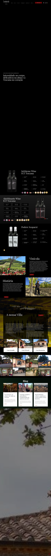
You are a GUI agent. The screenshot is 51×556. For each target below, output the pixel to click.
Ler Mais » (21, 405)
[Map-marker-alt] (43, 3)
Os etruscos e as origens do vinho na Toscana (9, 396)
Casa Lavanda (10, 350)
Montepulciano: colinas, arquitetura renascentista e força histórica (40, 397)
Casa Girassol (25, 350)
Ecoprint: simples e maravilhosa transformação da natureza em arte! (25, 397)
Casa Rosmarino (40, 350)
